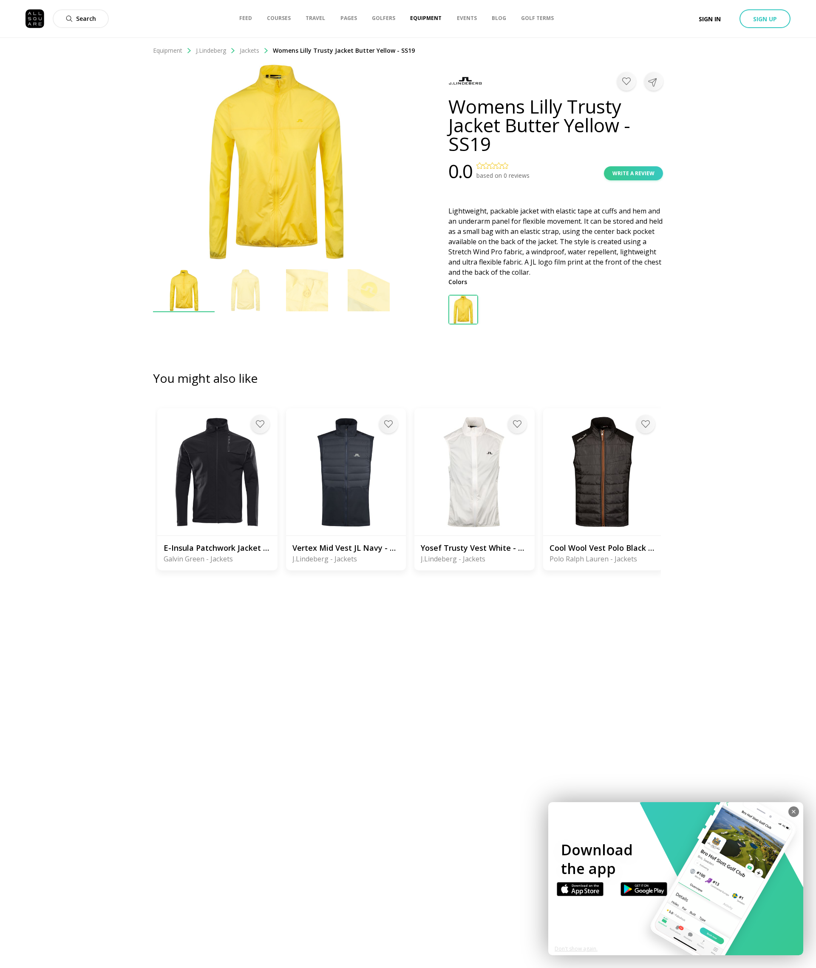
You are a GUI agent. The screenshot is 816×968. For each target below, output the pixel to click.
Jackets (249, 50)
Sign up (765, 19)
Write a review (633, 173)
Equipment (167, 50)
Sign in (710, 19)
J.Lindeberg (211, 50)
